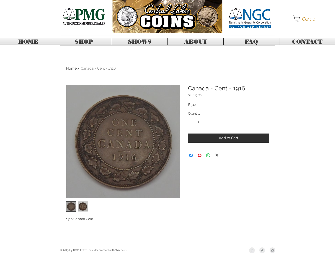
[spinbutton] (198, 122)
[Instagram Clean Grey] (272, 250)
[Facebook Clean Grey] (252, 250)
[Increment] (205, 122)
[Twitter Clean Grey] (262, 250)
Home (71, 68)
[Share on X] (217, 155)
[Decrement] (191, 122)
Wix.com (120, 250)
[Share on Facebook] (191, 155)
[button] (306, 19)
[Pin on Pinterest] (199, 155)
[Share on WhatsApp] (208, 155)
